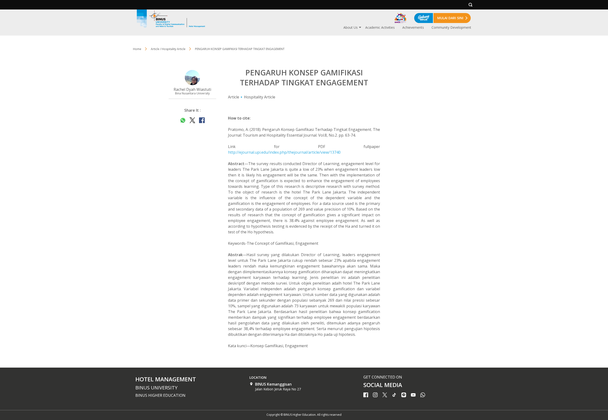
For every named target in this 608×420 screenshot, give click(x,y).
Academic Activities (380, 27)
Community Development (451, 27)
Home (137, 49)
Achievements (413, 27)
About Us (350, 27)
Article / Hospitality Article (168, 49)
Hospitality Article (259, 97)
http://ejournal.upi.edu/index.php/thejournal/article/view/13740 (284, 152)
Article (233, 97)
